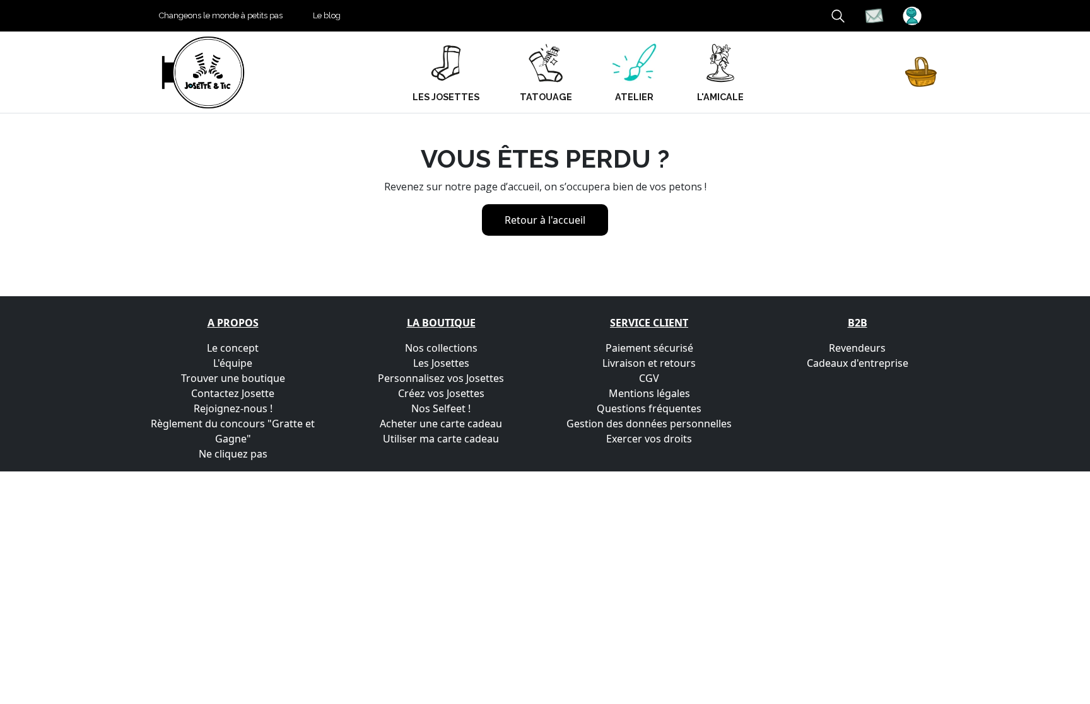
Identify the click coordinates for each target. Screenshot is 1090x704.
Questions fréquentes (649, 408)
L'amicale (720, 96)
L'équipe (232, 363)
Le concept (233, 348)
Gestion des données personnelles (649, 423)
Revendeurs (857, 348)
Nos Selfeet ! (441, 408)
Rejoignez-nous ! (233, 408)
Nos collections (441, 348)
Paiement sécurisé (649, 348)
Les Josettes (441, 363)
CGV (649, 378)
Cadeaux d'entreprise (857, 363)
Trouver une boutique (233, 378)
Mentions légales (649, 393)
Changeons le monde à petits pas (221, 15)
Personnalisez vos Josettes (441, 378)
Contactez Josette (232, 393)
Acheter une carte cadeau (441, 423)
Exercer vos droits (649, 439)
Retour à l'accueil (545, 220)
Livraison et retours (649, 363)
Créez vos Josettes (441, 393)
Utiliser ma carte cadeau (441, 439)
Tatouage (546, 96)
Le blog (327, 15)
